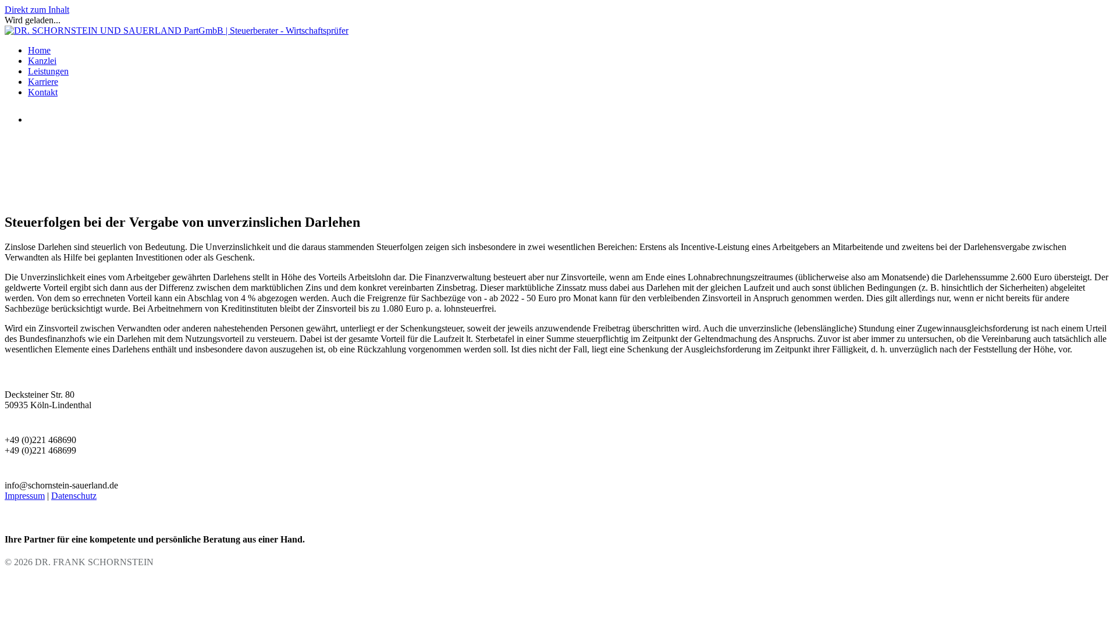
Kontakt (43, 92)
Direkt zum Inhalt (37, 10)
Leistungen (48, 71)
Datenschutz (74, 496)
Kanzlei (42, 61)
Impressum (25, 496)
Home (39, 50)
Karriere (43, 82)
